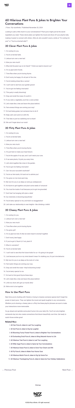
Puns (8, 27)
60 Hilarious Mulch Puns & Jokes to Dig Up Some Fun (29, 355)
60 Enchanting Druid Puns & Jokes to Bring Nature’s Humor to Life (33, 336)
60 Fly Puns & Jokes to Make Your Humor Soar (27, 351)
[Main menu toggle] (69, 5)
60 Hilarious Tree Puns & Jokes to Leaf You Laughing (29, 340)
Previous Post (9, 370)
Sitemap (38, 385)
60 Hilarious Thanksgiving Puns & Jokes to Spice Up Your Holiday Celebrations (38, 359)
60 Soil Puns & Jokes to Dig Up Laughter (25, 329)
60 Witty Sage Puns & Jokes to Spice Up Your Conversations (31, 344)
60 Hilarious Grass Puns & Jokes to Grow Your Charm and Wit (32, 348)
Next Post (67, 370)
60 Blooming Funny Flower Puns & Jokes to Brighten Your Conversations (36, 333)
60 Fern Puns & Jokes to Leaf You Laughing (26, 325)
